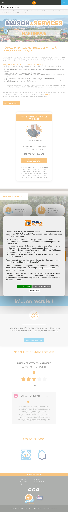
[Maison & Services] (34, 2)
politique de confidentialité (28, 262)
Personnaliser (34, 290)
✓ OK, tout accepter (24, 286)
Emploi (64, 2)
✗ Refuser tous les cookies (41, 286)
